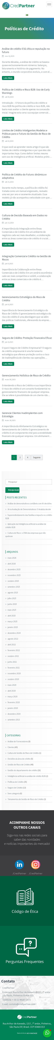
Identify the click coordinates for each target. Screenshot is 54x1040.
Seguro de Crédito (15, 787)
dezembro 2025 (14, 569)
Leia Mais (8, 78)
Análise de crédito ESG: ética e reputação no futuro (26, 50)
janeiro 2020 (13, 708)
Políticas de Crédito (16, 782)
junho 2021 (12, 662)
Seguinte (36, 457)
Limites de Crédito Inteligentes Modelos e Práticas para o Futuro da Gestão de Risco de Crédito (26, 134)
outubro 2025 (13, 581)
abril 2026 (12, 563)
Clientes (11, 747)
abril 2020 (12, 691)
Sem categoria (14, 793)
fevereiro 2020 (14, 702)
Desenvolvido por (22, 1033)
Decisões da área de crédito (19, 759)
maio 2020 (12, 685)
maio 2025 (12, 610)
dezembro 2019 (14, 714)
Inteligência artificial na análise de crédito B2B (27, 776)
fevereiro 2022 (14, 650)
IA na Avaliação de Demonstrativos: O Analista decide (29, 509)
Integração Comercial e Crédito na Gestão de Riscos (26, 257)
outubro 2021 (13, 656)
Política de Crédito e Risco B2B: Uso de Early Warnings (26, 91)
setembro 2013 (14, 719)
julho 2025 (12, 598)
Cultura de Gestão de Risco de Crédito (23, 753)
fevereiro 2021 (14, 667)
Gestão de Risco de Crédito (19, 764)
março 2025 (12, 621)
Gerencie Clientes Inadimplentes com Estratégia (22, 414)
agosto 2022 (13, 639)
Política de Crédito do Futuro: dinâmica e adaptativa (24, 176)
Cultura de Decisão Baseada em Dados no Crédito (24, 217)
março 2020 (12, 696)
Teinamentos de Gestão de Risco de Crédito (26, 799)
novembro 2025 (14, 575)
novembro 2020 (14, 673)
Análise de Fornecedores (18, 741)
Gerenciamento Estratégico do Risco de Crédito (23, 298)
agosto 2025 (13, 592)
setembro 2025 (14, 587)
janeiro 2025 (13, 627)
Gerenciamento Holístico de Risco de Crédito (26, 375)
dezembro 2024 (14, 633)
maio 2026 (12, 558)
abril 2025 (12, 615)
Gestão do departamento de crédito (22, 770)
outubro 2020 (13, 679)
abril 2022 (12, 644)
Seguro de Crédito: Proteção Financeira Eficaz (27, 338)
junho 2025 (12, 604)
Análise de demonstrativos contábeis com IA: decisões (30, 503)
